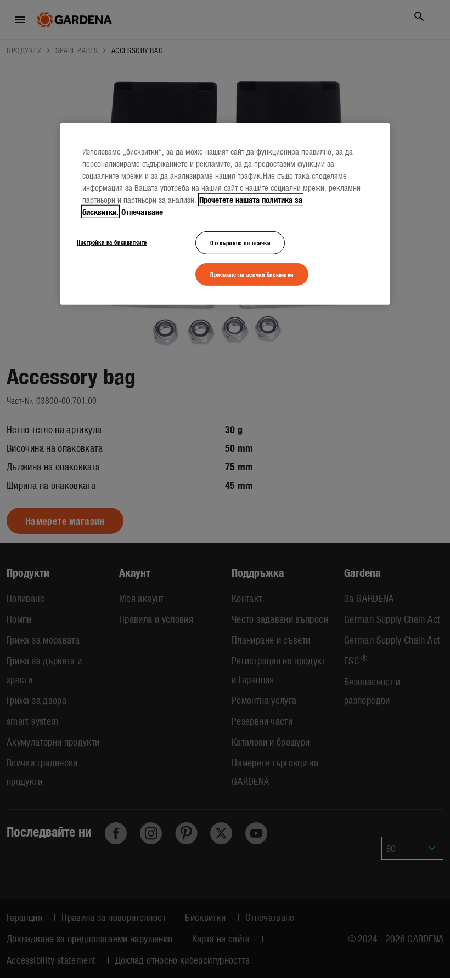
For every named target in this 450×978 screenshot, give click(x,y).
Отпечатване (142, 211)
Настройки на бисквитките (112, 241)
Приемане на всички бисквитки (252, 273)
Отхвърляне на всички (240, 241)
